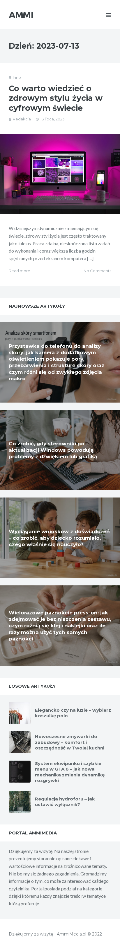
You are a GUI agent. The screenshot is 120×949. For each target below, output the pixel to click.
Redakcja (22, 119)
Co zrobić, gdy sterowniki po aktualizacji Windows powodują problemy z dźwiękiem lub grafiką (53, 450)
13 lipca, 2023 (52, 119)
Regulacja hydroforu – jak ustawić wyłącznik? (65, 801)
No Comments (97, 270)
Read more (19, 270)
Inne (17, 77)
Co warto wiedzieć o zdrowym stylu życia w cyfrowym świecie (56, 98)
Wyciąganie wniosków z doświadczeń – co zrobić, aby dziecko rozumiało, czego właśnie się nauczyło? (59, 538)
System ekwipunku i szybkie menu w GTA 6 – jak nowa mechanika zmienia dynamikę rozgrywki (70, 772)
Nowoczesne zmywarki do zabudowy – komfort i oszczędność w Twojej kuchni (69, 742)
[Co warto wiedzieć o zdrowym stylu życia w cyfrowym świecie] (60, 174)
